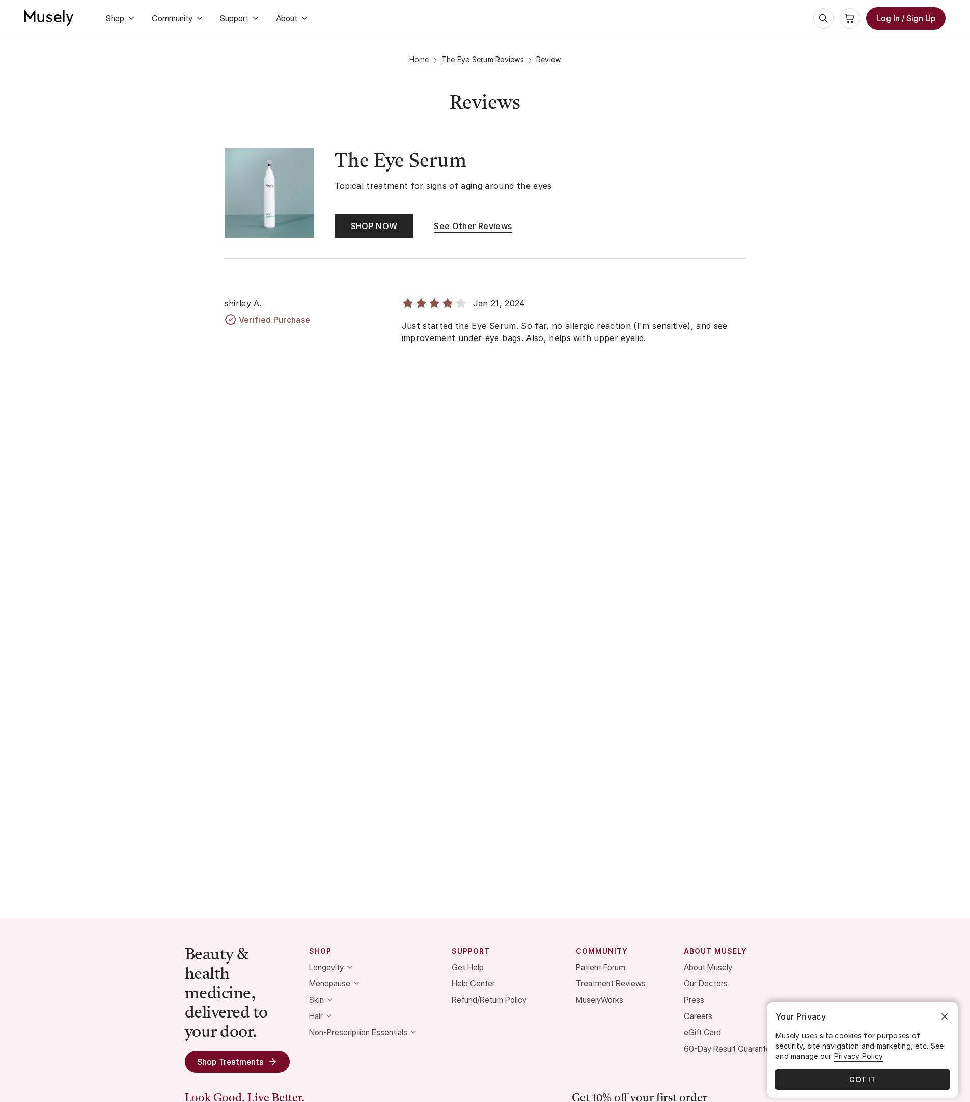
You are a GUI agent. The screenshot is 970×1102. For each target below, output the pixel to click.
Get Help (468, 967)
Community (172, 18)
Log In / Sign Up (905, 18)
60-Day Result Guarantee (729, 1048)
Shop (115, 18)
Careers (698, 1016)
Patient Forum (600, 967)
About (286, 18)
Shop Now (374, 226)
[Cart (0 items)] (850, 18)
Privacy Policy (858, 1056)
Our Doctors (706, 983)
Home (419, 59)
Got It (862, 1079)
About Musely (708, 967)
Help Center (473, 983)
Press (694, 1000)
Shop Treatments (230, 1062)
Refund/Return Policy (489, 1000)
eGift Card (702, 1032)
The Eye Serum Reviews (482, 59)
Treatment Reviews (611, 983)
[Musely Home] (48, 18)
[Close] (944, 1016)
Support (234, 18)
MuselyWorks (599, 1000)
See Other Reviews (473, 226)
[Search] (823, 18)
